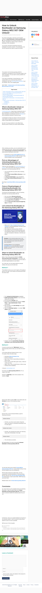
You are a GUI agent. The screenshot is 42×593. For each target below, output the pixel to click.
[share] (18, 537)
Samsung (4, 526)
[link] (2, 537)
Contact (28, 584)
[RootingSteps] (5, 17)
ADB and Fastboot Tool (14, 356)
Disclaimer (37, 584)
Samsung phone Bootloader (17, 81)
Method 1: (6, 101)
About (24, 584)
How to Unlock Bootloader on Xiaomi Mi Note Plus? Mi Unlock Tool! (34, 68)
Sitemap (20, 586)
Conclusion (5, 104)
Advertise (20, 584)
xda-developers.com (10, 368)
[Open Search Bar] (40, 19)
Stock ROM (28, 19)
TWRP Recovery (21, 19)
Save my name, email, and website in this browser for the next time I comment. (14, 574)
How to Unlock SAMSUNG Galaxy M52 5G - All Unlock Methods (10, 537)
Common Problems (35, 19)
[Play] (25, 546)
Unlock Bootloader (13, 19)
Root (6, 19)
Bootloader (22, 113)
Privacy (32, 584)
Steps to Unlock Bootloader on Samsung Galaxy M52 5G (14, 100)
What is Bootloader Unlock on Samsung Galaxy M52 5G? (14, 91)
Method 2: (6, 102)
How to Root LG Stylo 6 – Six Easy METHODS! (35, 62)
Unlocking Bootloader (6, 111)
